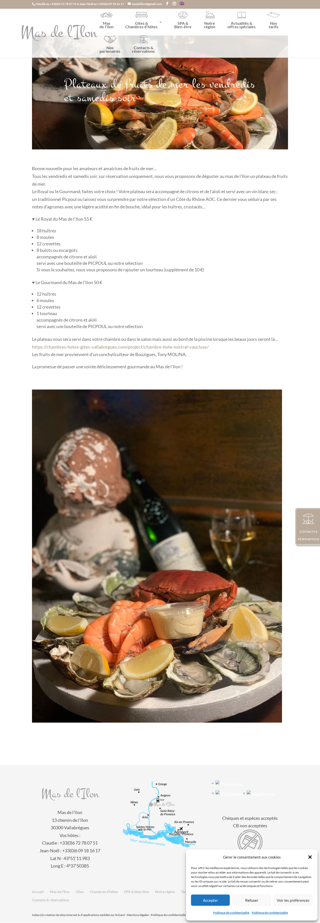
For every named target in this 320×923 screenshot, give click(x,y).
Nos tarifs (273, 25)
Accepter (210, 900)
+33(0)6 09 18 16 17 (110, 4)
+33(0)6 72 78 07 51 (63, 4)
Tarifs (185, 892)
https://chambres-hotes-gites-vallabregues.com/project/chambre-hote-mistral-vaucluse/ (120, 347)
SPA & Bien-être (183, 25)
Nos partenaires (110, 49)
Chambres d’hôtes (104, 892)
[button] (310, 857)
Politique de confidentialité (231, 913)
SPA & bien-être (136, 892)
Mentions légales (138, 915)
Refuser (251, 900)
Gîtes (80, 892)
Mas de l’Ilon (107, 25)
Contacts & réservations (143, 49)
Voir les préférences (293, 900)
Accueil (38, 892)
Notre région (209, 25)
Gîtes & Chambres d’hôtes (141, 25)
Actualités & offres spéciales (242, 25)
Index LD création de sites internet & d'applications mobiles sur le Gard (78, 915)
